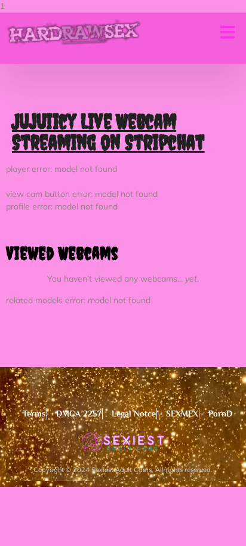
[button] (227, 32)
